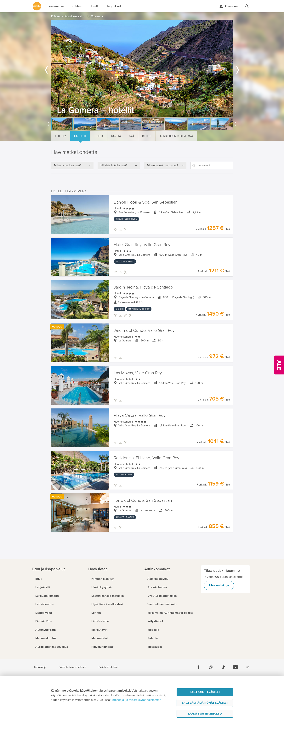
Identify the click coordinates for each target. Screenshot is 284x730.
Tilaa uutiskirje (219, 585)
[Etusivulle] (37, 6)
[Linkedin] (247, 667)
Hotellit (80, 136)
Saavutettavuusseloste (72, 667)
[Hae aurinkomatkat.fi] (246, 6)
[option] (142, 68)
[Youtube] (235, 667)
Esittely (60, 136)
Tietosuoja (40, 667)
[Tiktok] (223, 667)
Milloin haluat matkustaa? (162, 165)
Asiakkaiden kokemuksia (176, 136)
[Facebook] (198, 667)
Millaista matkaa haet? (68, 165)
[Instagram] (210, 667)
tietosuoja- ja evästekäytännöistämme (136, 700)
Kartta (116, 136)
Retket (147, 136)
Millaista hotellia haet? (114, 165)
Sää (131, 136)
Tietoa (98, 136)
